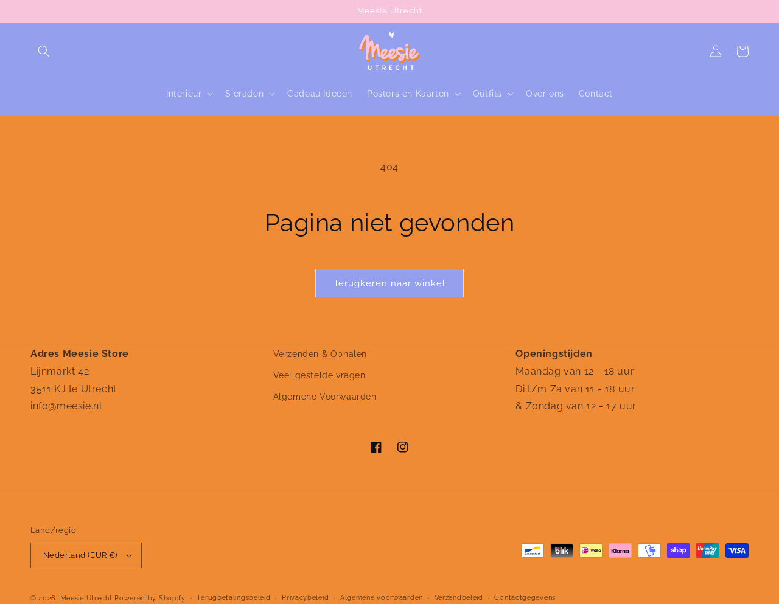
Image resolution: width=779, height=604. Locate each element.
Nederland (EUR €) (80, 555)
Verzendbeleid (459, 598)
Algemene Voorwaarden (325, 396)
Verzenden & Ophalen (320, 354)
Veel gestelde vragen (319, 375)
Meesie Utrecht (86, 598)
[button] (43, 51)
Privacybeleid (305, 598)
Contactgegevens (525, 598)
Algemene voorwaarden (381, 598)
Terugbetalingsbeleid (233, 598)
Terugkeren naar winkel (389, 283)
